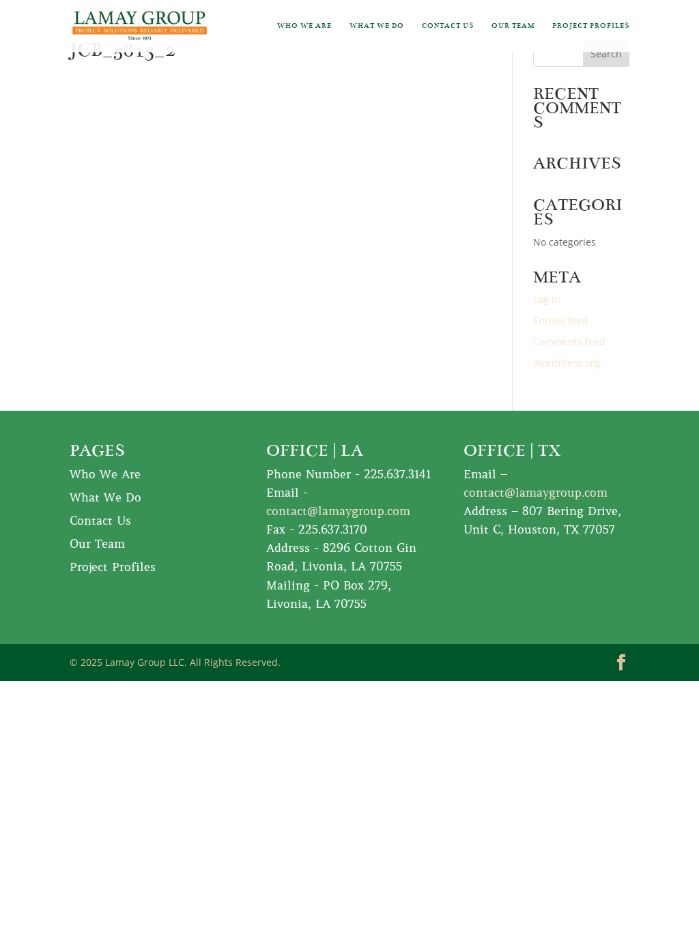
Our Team (512, 26)
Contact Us (448, 26)
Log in (546, 299)
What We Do (377, 26)
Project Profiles (590, 26)
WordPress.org (566, 362)
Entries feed (560, 320)
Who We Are (304, 26)
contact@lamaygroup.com (338, 511)
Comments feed (569, 341)
